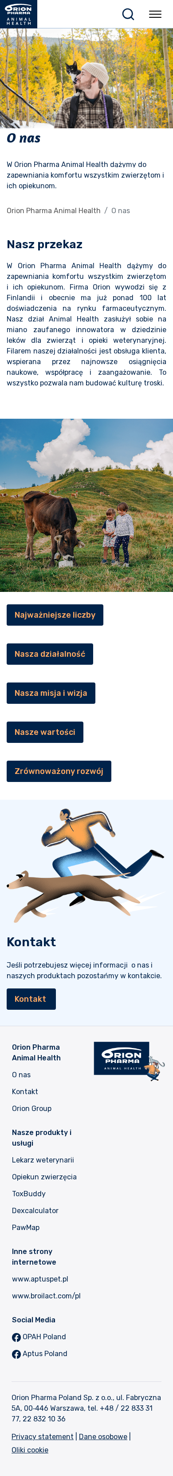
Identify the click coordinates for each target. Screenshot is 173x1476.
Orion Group (31, 1108)
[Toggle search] (128, 14)
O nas (21, 1075)
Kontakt (31, 999)
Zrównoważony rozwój (59, 771)
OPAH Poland (43, 1337)
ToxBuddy (29, 1194)
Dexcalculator (35, 1210)
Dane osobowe (103, 1436)
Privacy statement (43, 1436)
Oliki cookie (30, 1450)
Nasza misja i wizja (51, 693)
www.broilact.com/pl (46, 1296)
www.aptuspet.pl (40, 1279)
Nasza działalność (50, 654)
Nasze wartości (45, 732)
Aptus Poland (44, 1353)
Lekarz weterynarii (43, 1160)
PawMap (25, 1227)
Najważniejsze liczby (55, 615)
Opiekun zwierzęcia (44, 1177)
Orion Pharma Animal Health (54, 210)
